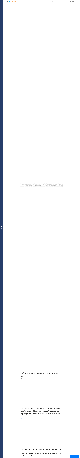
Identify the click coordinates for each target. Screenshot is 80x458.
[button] (34, 2)
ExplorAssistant (74, 456)
